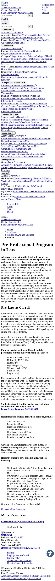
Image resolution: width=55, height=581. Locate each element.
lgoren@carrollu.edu (11, 409)
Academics (12, 232)
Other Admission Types (32, 37)
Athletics (5, 88)
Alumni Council (38, 181)
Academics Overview (11, 48)
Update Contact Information (20, 563)
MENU (5, 23)
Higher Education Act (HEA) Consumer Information (23, 155)
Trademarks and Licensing (19, 560)
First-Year (21, 35)
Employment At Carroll (18, 555)
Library (37, 125)
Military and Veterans (23, 98)
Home (10, 229)
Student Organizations (19, 106)
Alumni (37, 578)
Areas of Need (8, 165)
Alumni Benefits (20, 191)
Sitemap (11, 552)
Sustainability (17, 151)
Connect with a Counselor (13, 509)
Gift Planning (33, 165)
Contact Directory (9, 10)
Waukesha (16, 111)
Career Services (31, 122)
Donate (45, 12)
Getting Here (33, 146)
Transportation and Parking (13, 109)
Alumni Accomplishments (26, 196)
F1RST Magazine (15, 189)
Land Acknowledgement (14, 152)
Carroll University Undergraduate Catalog (22, 521)
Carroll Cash (13, 90)
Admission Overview (11, 32)
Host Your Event (30, 143)
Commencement (29, 77)
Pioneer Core (35, 66)
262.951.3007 (31, 409)
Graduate (38, 35)
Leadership (26, 138)
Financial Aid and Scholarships (28, 40)
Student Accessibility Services (15, 119)
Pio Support (46, 125)
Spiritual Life (34, 103)
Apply (45, 7)
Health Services (8, 125)
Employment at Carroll (11, 143)
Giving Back (28, 578)
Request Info (48, 4)
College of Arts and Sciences (22, 56)
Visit (44, 10)
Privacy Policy (14, 558)
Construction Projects (29, 154)
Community (11, 13)
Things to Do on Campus (41, 106)
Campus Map (23, 141)
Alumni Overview (10, 176)
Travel (28, 181)
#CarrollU (18, 537)
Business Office (18, 43)
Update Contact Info (25, 186)
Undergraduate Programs (21, 51)
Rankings (12, 141)
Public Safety (7, 127)
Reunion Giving (17, 181)
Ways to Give (21, 165)
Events (16, 178)
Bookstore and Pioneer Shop (22, 88)
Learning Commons (25, 125)
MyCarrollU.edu (25, 13)
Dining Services (8, 96)
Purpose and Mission (11, 138)
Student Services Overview (14, 117)
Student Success (20, 127)
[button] (49, 553)
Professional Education (20, 53)
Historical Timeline (18, 146)
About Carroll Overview (12, 136)
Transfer (30, 35)
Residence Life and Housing (14, 103)
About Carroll (15, 578)
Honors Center (22, 66)
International (15, 37)
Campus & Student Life (32, 576)
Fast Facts (35, 138)
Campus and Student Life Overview (18, 85)
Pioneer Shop (14, 199)
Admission (6, 576)
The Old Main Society (18, 167)
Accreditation (15, 77)
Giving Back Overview (12, 162)
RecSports (17, 101)
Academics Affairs (19, 72)
